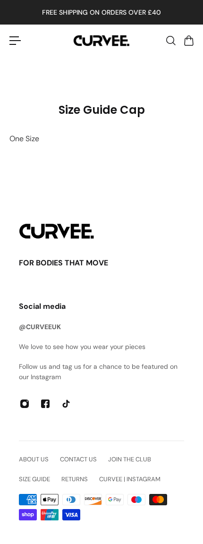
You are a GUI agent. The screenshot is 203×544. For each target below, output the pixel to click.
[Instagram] (24, 403)
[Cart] (188, 40)
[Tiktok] (66, 403)
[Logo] (101, 40)
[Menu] (15, 41)
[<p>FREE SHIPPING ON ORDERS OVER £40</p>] (101, 12)
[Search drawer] (170, 40)
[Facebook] (45, 403)
